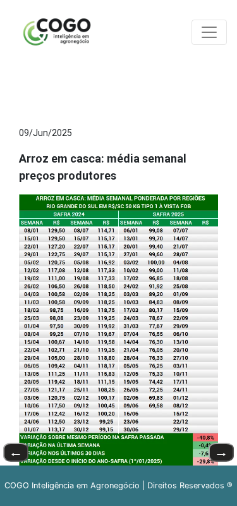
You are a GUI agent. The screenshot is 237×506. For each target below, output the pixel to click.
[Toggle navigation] (209, 32)
